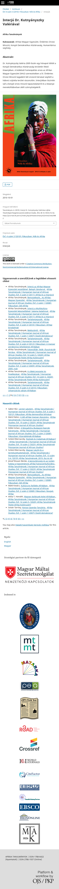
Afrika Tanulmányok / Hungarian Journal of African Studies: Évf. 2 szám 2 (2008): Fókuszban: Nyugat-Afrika (31, 489)
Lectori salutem (26, 409)
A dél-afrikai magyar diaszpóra (34, 417)
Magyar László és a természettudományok (25, 451)
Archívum (16, 9)
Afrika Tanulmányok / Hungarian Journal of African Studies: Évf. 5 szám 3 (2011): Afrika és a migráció (31, 292)
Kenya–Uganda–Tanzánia (34, 507)
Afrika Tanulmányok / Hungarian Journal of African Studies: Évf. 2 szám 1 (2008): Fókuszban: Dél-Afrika (32, 303)
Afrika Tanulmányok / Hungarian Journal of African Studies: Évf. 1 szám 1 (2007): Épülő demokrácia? (30, 333)
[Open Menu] (2, 2)
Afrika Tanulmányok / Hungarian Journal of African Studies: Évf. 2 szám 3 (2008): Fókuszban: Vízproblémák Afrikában (30, 433)
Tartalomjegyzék (35, 319)
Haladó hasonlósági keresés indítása (32, 525)
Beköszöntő (32, 330)
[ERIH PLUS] (29, 790)
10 (23, 395)
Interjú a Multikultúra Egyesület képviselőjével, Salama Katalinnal (28, 309)
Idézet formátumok (13, 223)
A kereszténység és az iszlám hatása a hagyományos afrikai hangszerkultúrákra (31, 462)
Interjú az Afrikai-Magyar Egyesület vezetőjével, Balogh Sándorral (29, 288)
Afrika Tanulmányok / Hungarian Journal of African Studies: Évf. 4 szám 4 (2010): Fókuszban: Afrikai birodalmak (30, 323)
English (7, 541)
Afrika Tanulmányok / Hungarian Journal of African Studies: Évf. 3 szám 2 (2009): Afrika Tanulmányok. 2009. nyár (31, 364)
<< (4, 395)
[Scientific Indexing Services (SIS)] (29, 799)
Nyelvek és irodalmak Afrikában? (41, 439)
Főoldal (6, 9)
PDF (8, 184)
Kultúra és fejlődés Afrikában (34, 485)
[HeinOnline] (29, 810)
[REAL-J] (29, 843)
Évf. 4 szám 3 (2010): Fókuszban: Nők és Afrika (21, 12)
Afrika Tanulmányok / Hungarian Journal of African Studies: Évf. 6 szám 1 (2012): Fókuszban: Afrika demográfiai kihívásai (31, 412)
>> (27, 395)
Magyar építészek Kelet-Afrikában (40, 496)
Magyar (7, 546)
